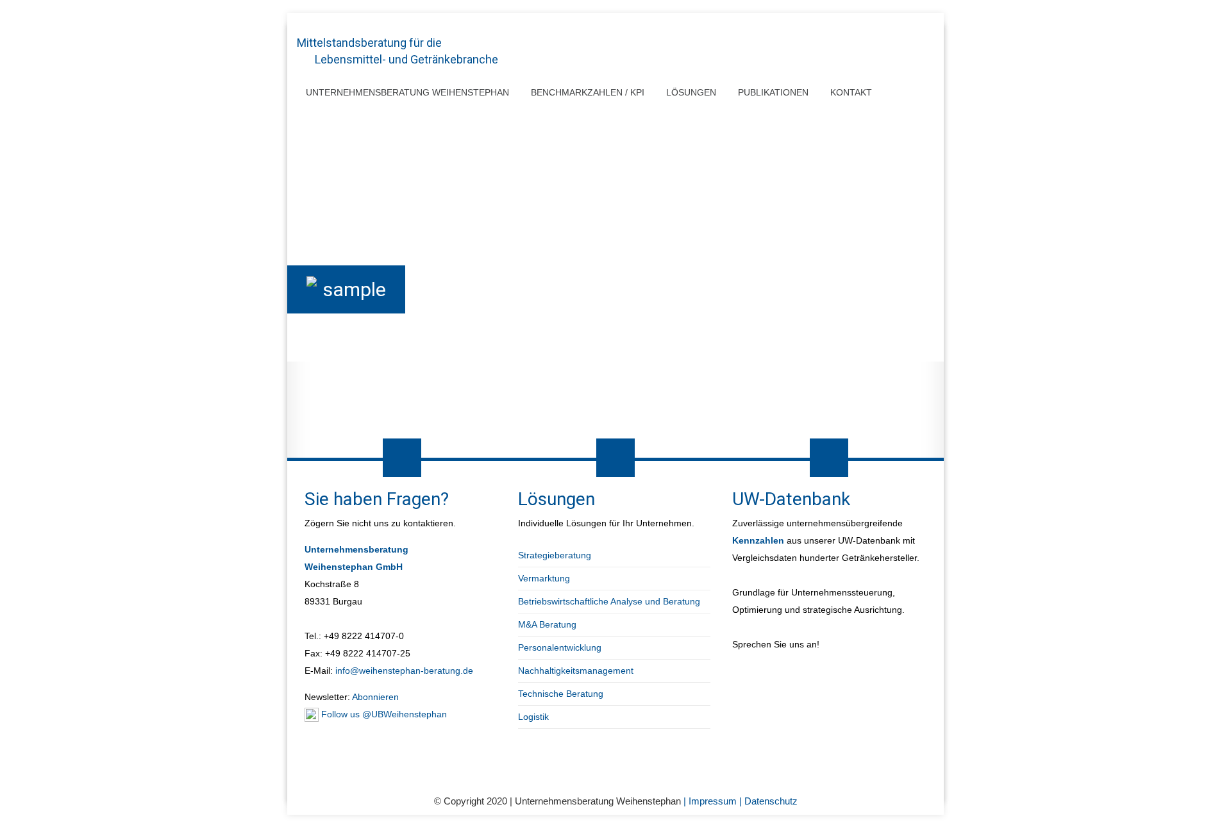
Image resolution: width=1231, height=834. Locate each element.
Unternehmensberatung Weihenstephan (407, 92)
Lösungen (691, 92)
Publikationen (773, 92)
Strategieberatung (554, 555)
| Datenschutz (768, 801)
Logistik (533, 717)
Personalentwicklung (559, 647)
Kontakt (851, 92)
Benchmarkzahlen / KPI (587, 92)
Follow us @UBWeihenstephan (383, 714)
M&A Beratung (547, 624)
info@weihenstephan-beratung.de (404, 670)
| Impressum (711, 801)
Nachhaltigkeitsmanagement (575, 670)
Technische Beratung (560, 693)
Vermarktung (544, 578)
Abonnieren (374, 697)
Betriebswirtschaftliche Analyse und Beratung (609, 601)
